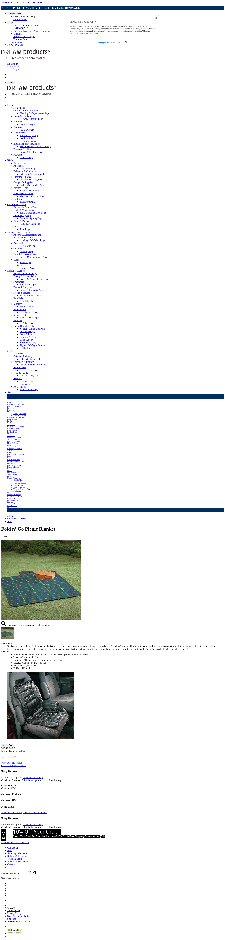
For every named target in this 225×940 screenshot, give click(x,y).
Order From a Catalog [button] (24, 16)
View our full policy (33, 777)
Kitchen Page (19, 163)
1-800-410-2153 (21, 28)
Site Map (11, 918)
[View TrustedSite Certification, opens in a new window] (14, 933)
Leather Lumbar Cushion (13, 751)
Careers (11, 864)
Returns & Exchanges (24, 36)
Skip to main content (34, 2)
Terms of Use (13, 910)
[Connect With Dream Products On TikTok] (34, 875)
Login (16, 69)
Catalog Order (15, 14)
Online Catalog (20, 19)
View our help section (11, 762)
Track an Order (20, 39)
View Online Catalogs (18, 861)
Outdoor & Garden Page (25, 207)
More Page (18, 353)
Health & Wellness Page (25, 273)
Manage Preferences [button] (106, 43)
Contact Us (12, 847)
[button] (122, 42)
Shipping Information (17, 853)
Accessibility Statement (12, 2)
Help (11, 22)
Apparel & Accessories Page (27, 235)
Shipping (17, 33)
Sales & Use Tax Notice (19, 916)
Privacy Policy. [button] (92, 33)
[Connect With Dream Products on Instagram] (29, 875)
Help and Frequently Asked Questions (31, 31)
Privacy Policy (14, 913)
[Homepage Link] (25, 58)
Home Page (19, 107)
